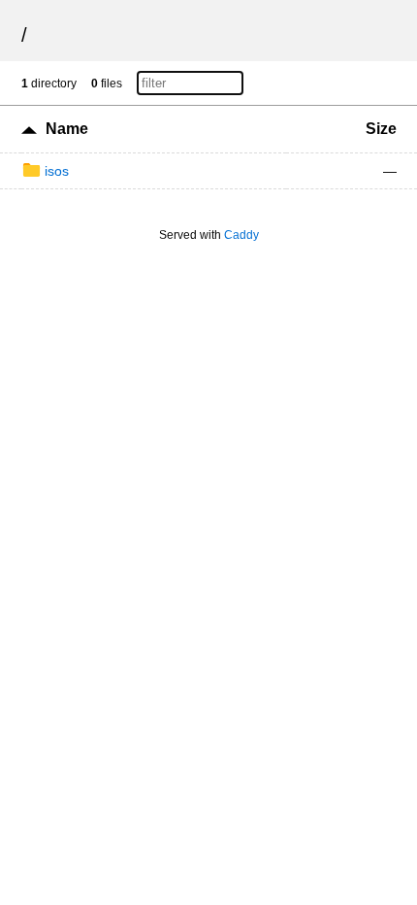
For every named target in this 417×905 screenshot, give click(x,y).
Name (67, 128)
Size (381, 128)
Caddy (241, 235)
